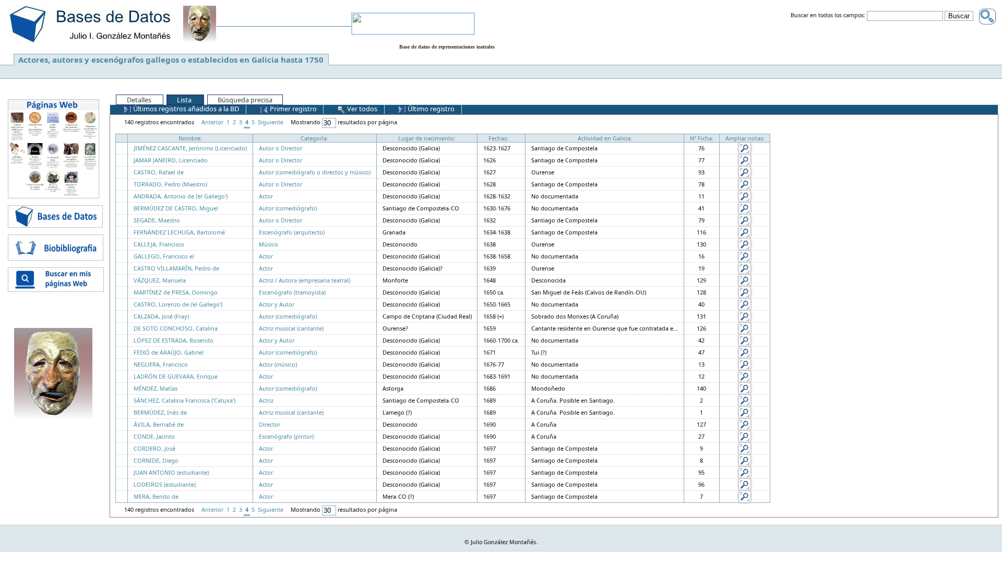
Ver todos (361, 108)
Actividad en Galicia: (605, 138)
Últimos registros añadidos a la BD (185, 108)
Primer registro (292, 108)
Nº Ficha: (701, 138)
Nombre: (190, 138)
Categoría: (314, 138)
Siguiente (270, 122)
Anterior (212, 122)
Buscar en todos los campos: (828, 15)
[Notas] (744, 147)
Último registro (430, 108)
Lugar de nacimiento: (427, 138)
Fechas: (498, 138)
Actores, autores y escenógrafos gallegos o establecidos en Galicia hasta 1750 (171, 59)
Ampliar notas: (745, 138)
